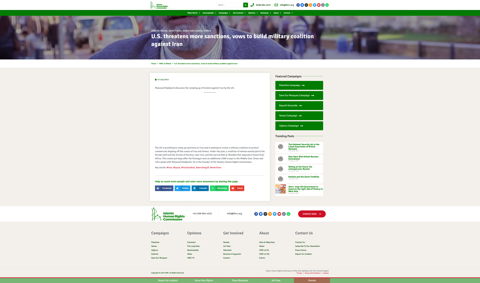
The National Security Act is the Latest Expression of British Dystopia (303, 146)
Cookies (326, 273)
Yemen (207, 30)
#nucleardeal (188, 167)
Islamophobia (208, 13)
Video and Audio (192, 30)
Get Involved (238, 13)
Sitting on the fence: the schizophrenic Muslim (300, 167)
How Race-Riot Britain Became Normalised (303, 157)
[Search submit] (245, 5)
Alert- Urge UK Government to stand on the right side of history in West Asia (305, 189)
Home (153, 63)
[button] (164, 188)
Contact (287, 13)
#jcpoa (176, 167)
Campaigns (223, 13)
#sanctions (215, 167)
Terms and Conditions (312, 273)
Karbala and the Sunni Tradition (303, 176)
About (276, 13)
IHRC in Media (159, 30)
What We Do (193, 13)
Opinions (251, 13)
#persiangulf (202, 167)
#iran (169, 167)
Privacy (299, 273)
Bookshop (264, 13)
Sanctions (175, 30)
